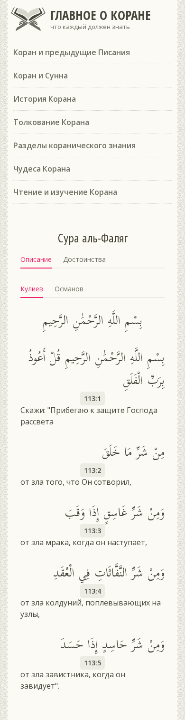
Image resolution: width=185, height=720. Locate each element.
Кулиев (31, 288)
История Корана (44, 99)
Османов (69, 288)
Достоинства (84, 259)
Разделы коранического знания (74, 145)
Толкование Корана (51, 122)
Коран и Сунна (40, 75)
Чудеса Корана (41, 168)
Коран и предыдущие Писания (71, 52)
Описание (36, 259)
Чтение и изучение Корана (65, 192)
